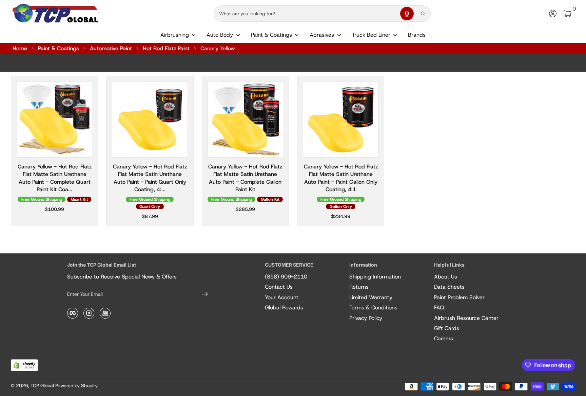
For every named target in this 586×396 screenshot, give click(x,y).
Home (20, 48)
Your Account (281, 297)
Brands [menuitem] (417, 34)
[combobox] (305, 13)
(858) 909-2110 (286, 276)
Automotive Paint (111, 48)
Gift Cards (446, 328)
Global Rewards (284, 307)
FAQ (439, 307)
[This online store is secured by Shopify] (24, 365)
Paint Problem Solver (459, 297)
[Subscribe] (202, 294)
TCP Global (42, 385)
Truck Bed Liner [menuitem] (371, 34)
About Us (445, 276)
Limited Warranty (370, 297)
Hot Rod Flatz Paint (166, 48)
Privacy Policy (365, 318)
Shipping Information (375, 276)
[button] (407, 13)
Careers (443, 338)
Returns (359, 286)
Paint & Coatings (58, 48)
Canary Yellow (217, 48)
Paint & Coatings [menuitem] (271, 34)
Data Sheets (449, 286)
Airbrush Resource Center (466, 318)
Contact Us (279, 286)
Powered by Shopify (76, 385)
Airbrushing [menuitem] (174, 34)
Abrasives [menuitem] (322, 34)
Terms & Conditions (373, 307)
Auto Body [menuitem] (220, 34)
